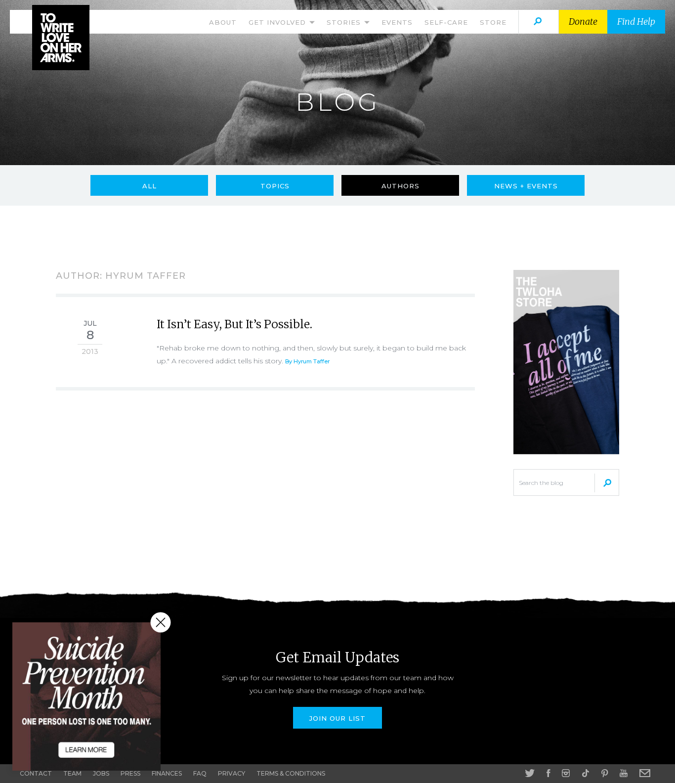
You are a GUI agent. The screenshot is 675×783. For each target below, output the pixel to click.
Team (72, 773)
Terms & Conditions (290, 773)
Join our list (337, 718)
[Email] (644, 773)
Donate (583, 21)
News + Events (526, 186)
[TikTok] (586, 773)
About (223, 22)
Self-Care (446, 22)
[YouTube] (624, 773)
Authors (400, 186)
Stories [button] (345, 22)
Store (493, 22)
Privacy (231, 773)
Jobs (101, 773)
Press (130, 773)
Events (397, 22)
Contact (36, 773)
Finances (167, 773)
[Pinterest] (604, 773)
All (149, 186)
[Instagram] (566, 773)
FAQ (200, 773)
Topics (275, 186)
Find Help (636, 21)
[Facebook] (548, 773)
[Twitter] (530, 773)
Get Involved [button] (278, 22)
